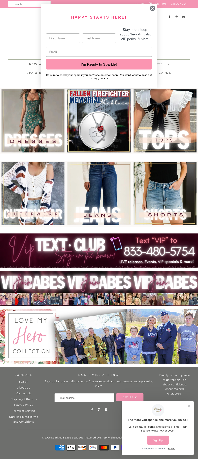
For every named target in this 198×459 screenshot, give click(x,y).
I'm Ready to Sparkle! (99, 64)
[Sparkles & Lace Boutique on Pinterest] (176, 17)
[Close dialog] (152, 8)
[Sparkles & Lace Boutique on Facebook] (169, 17)
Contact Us (23, 393)
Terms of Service (23, 411)
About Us (23, 387)
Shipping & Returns (24, 399)
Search (23, 381)
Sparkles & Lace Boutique (67, 437)
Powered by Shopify (97, 437)
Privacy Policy (23, 405)
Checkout (179, 3)
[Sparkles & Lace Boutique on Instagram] (183, 17)
